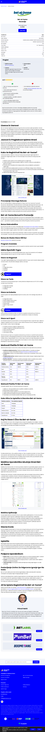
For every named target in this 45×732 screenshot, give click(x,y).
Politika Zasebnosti (5, 686)
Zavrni (39, 729)
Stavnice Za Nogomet (5, 675)
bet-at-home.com (9, 65)
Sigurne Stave (4, 679)
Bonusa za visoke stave (6, 240)
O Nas (2, 696)
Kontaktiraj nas (4, 694)
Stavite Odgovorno (5, 684)
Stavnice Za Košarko (5, 677)
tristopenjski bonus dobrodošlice (30, 226)
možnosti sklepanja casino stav (34, 88)
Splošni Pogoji (4, 688)
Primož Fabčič (22, 609)
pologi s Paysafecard (8, 357)
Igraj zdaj (22, 30)
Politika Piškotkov (26, 684)
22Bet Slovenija (26, 677)
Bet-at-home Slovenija (28, 675)
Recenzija (39, 631)
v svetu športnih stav (21, 587)
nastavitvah (4, 730)
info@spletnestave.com (6, 698)
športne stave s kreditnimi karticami (29, 351)
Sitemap (25, 686)
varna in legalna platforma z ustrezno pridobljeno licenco (21, 589)
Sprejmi (32, 729)
